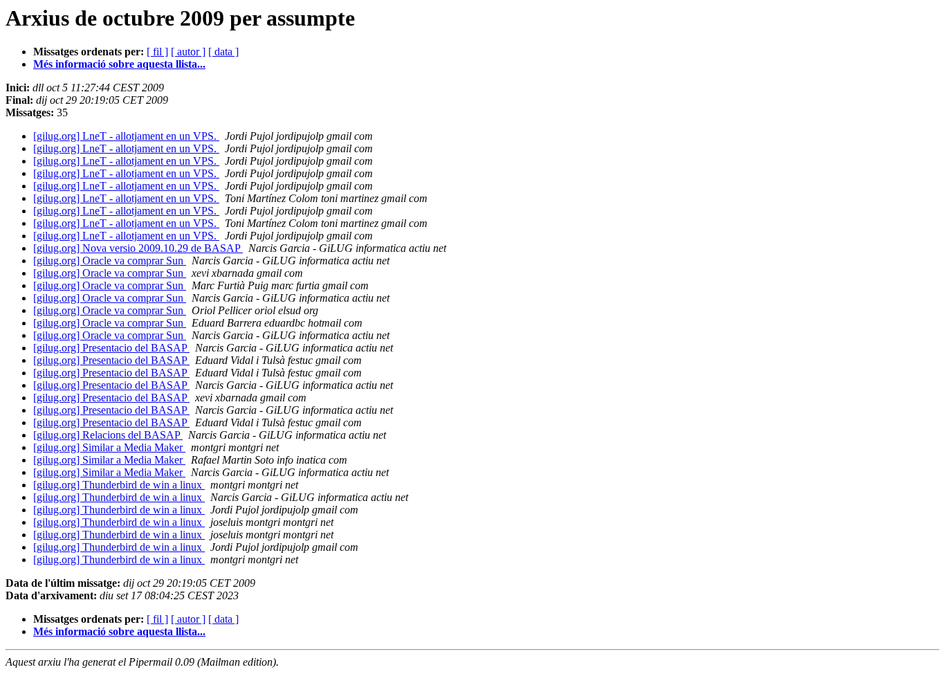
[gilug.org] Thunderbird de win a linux (119, 485)
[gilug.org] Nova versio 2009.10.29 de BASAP (138, 248)
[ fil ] (157, 51)
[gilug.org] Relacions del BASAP (108, 435)
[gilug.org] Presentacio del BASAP (111, 348)
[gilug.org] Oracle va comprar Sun (109, 260)
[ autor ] (188, 51)
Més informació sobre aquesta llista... (119, 64)
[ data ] (223, 51)
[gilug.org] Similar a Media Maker (109, 447)
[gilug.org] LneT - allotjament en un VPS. (126, 136)
